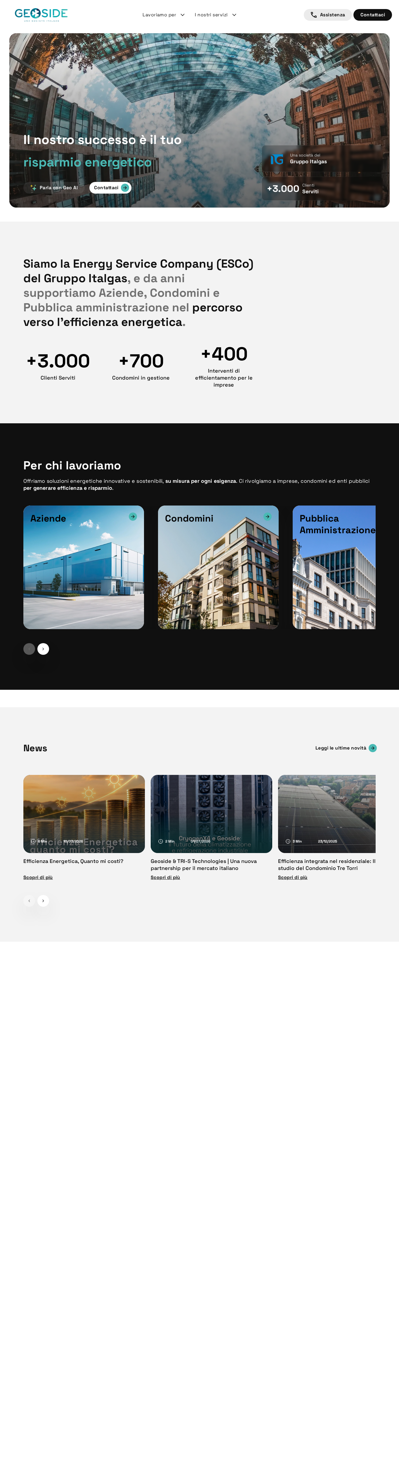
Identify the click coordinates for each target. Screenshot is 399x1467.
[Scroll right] (43, 649)
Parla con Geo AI (59, 188)
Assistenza (332, 15)
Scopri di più (38, 877)
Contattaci (372, 15)
